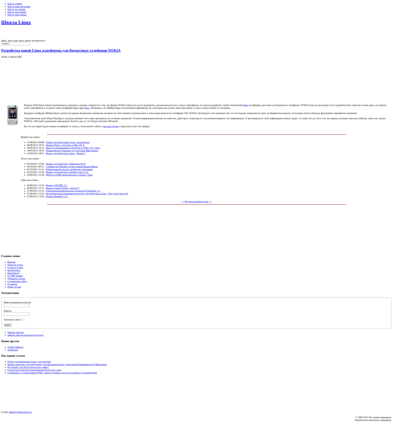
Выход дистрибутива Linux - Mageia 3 (66, 153)
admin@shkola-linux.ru (20, 412)
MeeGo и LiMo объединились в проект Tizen (69, 175)
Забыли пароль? (15, 332)
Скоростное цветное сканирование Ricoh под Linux (34, 370)
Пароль (7, 311)
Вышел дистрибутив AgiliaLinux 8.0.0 (65, 164)
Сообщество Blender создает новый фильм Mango (72, 166)
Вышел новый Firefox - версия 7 (63, 188)
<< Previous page (189, 201)
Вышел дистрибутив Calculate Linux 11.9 (67, 172)
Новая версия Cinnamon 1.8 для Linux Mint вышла (72, 150)
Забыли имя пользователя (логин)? (25, 335)
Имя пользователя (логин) (17, 302)
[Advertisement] (93, 79)
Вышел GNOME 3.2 (56, 185)
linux (245, 105)
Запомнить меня (12, 319)
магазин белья (110, 126)
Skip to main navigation (18, 6)
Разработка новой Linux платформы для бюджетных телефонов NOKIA (61, 50)
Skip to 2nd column (16, 12)
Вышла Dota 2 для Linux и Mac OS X (65, 145)
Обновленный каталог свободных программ (69, 169)
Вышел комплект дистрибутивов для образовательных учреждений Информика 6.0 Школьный (57, 364)
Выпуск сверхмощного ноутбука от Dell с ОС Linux (73, 148)
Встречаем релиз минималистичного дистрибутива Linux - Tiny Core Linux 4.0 (87, 193)
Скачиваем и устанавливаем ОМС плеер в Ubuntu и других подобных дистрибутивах (52, 372)
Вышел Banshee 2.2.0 (57, 196)
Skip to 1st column (16, 9)
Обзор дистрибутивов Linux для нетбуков (67, 142)
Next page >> (205, 201)
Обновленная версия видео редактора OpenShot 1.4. (73, 191)
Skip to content (14, 3)
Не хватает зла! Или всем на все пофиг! (28, 367)
